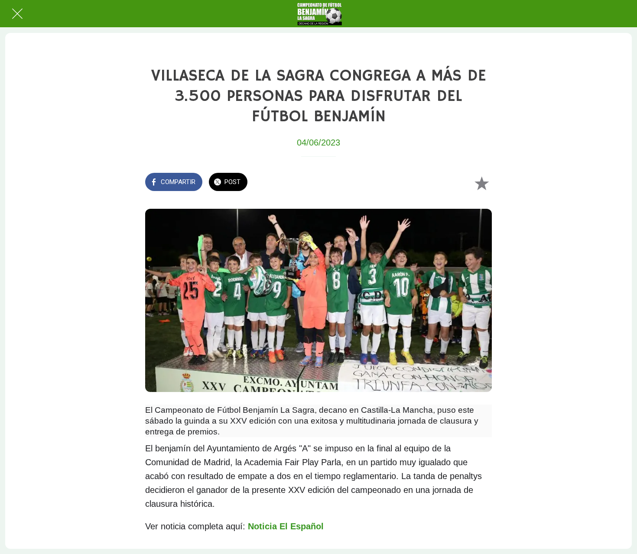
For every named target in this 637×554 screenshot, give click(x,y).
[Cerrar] (17, 14)
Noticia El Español (286, 526)
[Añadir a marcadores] (481, 182)
